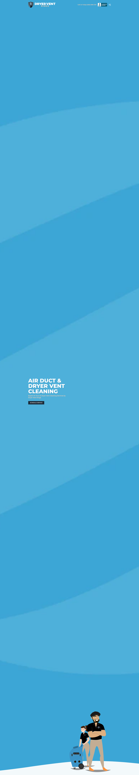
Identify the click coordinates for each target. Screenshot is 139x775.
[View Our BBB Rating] (102, 5)
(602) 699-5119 (87, 5)
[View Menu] (110, 5)
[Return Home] (41, 5)
